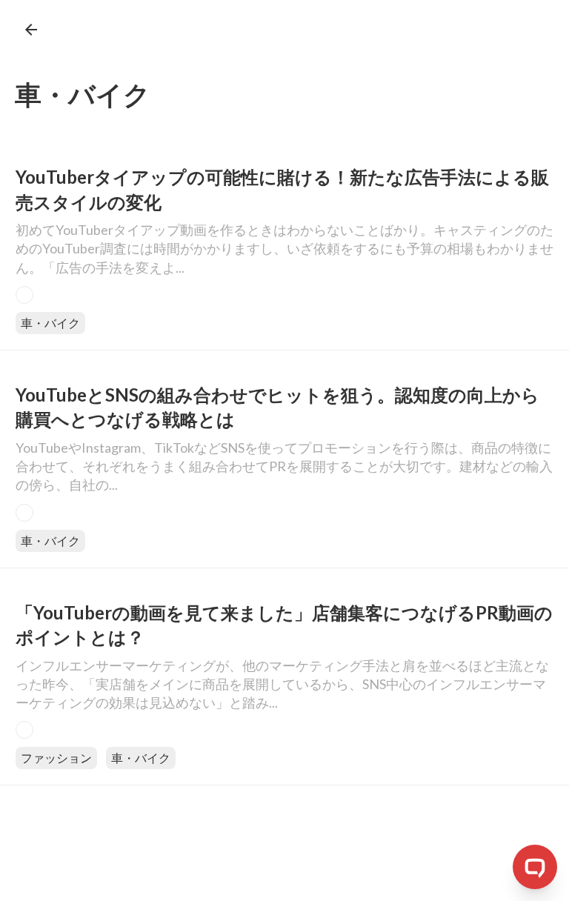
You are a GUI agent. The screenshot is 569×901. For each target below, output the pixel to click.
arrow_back (31, 30)
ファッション (56, 758)
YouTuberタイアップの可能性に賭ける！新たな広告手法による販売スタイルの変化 (282, 189)
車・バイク (50, 323)
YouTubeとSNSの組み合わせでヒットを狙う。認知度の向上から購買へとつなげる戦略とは (277, 407)
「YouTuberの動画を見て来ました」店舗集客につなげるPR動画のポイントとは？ (284, 625)
